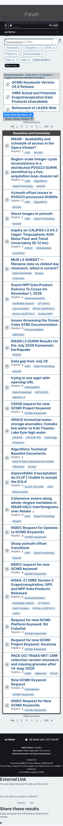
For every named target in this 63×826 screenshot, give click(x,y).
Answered (12, 47)
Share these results (17, 118)
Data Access (20, 492)
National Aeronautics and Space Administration (31, 754)
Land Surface (21, 308)
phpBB (22, 763)
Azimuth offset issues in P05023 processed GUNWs (34, 195)
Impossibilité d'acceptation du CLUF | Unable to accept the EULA (34, 477)
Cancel (21, 803)
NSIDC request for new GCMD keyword (30, 566)
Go (31, 803)
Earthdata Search (23, 303)
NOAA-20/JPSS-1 (44, 308)
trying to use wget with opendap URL (30, 380)
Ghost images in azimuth (32, 214)
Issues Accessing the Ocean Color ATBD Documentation (35, 322)
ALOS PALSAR (34, 486)
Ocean (39, 273)
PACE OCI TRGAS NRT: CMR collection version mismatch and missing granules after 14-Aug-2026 (35, 662)
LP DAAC (44, 303)
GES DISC (41, 392)
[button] (12, 126)
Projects (10, 54)
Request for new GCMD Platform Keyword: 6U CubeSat (31, 624)
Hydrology (50, 437)
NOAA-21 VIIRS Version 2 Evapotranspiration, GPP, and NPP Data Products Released (32, 586)
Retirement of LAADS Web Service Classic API (34, 110)
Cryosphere (32, 689)
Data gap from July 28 (29, 361)
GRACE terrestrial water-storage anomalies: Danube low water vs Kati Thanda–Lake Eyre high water (34, 426)
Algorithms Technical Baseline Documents (29, 451)
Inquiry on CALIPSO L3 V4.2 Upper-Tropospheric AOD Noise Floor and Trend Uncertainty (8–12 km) (34, 236)
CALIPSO (18, 253)
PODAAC (18, 278)
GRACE (17, 437)
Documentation (34, 329)
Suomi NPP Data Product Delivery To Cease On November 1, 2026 (32, 289)
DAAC (49, 47)
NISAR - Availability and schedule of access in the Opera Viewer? (32, 143)
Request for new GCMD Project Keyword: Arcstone (33, 642)
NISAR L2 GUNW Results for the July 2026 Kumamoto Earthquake (34, 345)
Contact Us (31, 760)
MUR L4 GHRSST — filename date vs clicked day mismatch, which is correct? (35, 264)
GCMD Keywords (35, 413)
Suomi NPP (45, 313)
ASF (27, 152)
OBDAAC (18, 334)
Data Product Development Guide (33, 461)
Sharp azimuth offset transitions (29, 545)
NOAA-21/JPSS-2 (23, 313)
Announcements (35, 298)
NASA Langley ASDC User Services (37, 751)
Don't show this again (14, 43)
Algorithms (40, 181)
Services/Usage (32, 54)
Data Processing (23, 186)
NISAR (38, 152)
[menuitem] (26, 740)
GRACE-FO (33, 437)
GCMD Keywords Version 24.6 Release (33, 84)
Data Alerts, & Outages (38, 75)
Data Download (22, 273)
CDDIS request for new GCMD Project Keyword (31, 406)
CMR (28, 673)
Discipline (31, 47)
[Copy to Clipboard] (1, 823)
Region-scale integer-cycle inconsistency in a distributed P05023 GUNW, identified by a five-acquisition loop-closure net (34, 167)
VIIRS (16, 613)
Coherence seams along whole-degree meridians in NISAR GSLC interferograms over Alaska (34, 504)
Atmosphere (43, 248)
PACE (54, 673)
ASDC (28, 248)
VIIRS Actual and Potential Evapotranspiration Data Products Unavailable (34, 97)
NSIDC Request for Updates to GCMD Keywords (34, 530)
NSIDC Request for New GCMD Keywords (31, 703)
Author (24, 60)
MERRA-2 (19, 397)
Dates (9, 60)
